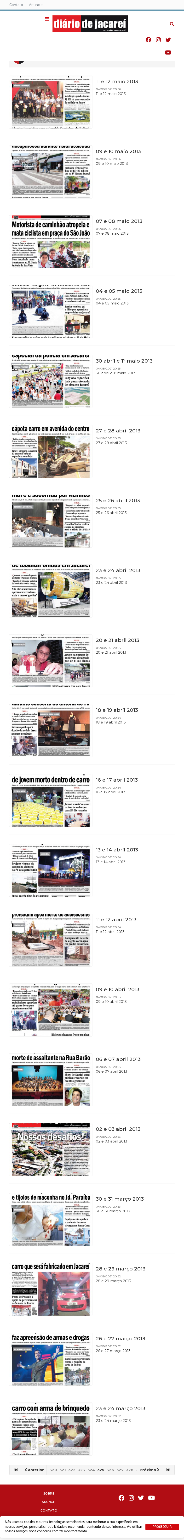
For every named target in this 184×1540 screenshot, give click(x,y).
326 (110, 1470)
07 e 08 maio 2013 (119, 221)
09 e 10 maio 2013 (118, 151)
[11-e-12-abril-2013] (50, 940)
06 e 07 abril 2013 (118, 1059)
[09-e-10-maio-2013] (50, 172)
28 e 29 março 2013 (120, 1269)
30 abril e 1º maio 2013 (124, 361)
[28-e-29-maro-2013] (50, 1289)
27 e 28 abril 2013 (118, 431)
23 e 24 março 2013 (120, 1408)
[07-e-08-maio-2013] (50, 241)
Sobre (49, 1493)
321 (62, 1470)
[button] (47, 19)
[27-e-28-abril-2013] (50, 451)
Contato (16, 5)
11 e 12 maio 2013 (117, 81)
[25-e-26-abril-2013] (50, 521)
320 (53, 1470)
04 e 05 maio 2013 (119, 291)
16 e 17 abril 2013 (117, 780)
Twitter (168, 39)
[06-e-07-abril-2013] (50, 1080)
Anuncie (36, 5)
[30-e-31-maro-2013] (50, 1219)
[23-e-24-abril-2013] (50, 591)
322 (71, 1470)
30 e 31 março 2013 (120, 1199)
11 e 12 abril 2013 (116, 919)
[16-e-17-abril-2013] (50, 800)
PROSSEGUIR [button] (162, 1526)
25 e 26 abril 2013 (118, 500)
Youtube (167, 52)
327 (120, 1470)
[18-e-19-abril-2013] (50, 730)
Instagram (158, 39)
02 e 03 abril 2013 (118, 1129)
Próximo (148, 1470)
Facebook (148, 39)
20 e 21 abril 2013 (117, 640)
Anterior (36, 1470)
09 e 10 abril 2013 (117, 989)
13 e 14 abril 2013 (117, 850)
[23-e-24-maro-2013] (50, 1429)
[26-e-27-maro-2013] (50, 1359)
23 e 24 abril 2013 (118, 570)
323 (81, 1470)
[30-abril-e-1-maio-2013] (50, 381)
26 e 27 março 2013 (120, 1338)
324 (91, 1470)
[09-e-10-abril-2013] (50, 1010)
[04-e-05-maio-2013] (50, 311)
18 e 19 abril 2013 (117, 710)
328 (129, 1470)
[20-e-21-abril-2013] (50, 661)
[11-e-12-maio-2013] (50, 102)
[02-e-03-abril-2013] (50, 1149)
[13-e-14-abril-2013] (50, 870)
